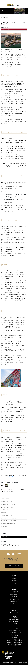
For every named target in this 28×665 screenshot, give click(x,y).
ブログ (22, 15)
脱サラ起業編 (4, 526)
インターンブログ (4, 17)
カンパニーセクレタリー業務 (14, 598)
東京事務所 (14, 580)
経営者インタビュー (14, 612)
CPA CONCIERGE (8, 656)
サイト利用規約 (14, 623)
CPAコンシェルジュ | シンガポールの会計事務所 (10, 15)
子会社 (14, 582)
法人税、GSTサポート (14, 599)
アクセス (14, 583)
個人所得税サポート (14, 601)
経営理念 (14, 578)
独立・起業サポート (14, 603)
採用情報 (14, 616)
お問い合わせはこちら (14, 566)
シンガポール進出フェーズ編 (7, 501)
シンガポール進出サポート (14, 591)
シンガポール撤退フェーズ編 (7, 507)
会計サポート (14, 596)
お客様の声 (14, 609)
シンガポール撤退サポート (14, 593)
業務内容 (14, 589)
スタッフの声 (14, 617)
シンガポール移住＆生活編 (6, 515)
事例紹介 (14, 610)
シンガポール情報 (14, 629)
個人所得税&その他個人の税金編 (8, 523)
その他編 (3, 528)
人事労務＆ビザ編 (5, 509)
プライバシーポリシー (14, 621)
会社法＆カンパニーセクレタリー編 (8, 518)
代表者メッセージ (14, 577)
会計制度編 (3, 512)
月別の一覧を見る (6, 537)
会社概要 (14, 575)
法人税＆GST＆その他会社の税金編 (8, 520)
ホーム (14, 573)
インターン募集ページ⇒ (13, 477)
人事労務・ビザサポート (14, 594)
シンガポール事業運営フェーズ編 (8, 504)
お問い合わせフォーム (14, 619)
